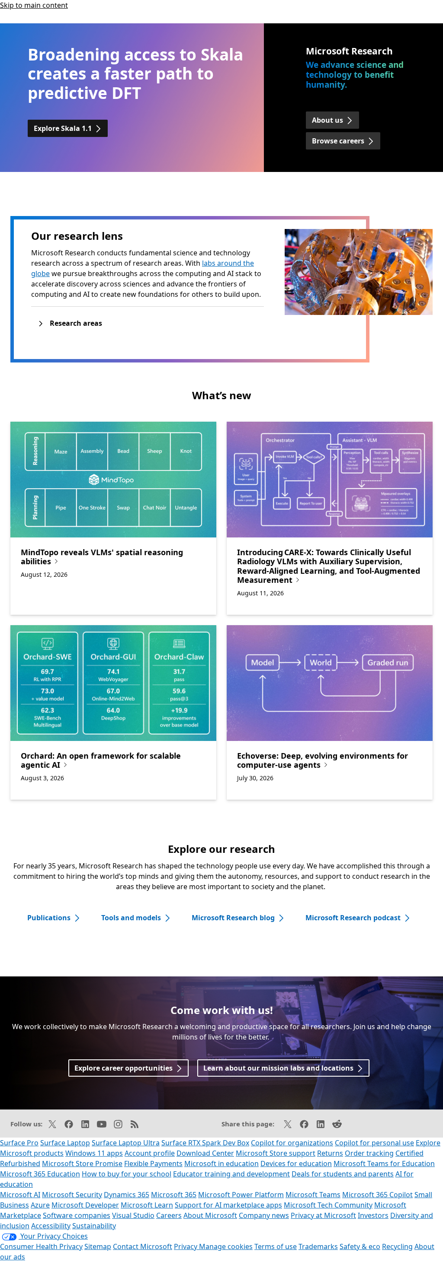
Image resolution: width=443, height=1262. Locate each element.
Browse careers (338, 141)
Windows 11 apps (94, 1153)
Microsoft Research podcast (353, 917)
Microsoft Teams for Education (384, 1163)
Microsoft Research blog (233, 917)
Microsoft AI (20, 1194)
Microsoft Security (72, 1194)
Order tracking (369, 1153)
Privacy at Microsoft (323, 1215)
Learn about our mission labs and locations (278, 1068)
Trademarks (318, 1246)
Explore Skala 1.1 (63, 128)
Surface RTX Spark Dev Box (205, 1143)
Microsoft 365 (173, 1194)
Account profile (150, 1153)
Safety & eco (360, 1246)
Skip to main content (34, 5)
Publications (49, 917)
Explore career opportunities (123, 1068)
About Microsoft (210, 1215)
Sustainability (94, 1225)
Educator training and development (231, 1174)
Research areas (76, 323)
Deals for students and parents (343, 1174)
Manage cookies (226, 1246)
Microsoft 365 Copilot (377, 1194)
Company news (264, 1215)
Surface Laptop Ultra (126, 1143)
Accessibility (51, 1225)
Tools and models (131, 917)
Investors (373, 1215)
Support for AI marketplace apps (228, 1205)
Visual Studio (133, 1215)
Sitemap (97, 1246)
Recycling (397, 1246)
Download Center (205, 1153)
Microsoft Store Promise (82, 1163)
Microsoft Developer (85, 1205)
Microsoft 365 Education (40, 1174)
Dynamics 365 (126, 1194)
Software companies (76, 1215)
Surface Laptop (65, 1143)
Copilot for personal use (374, 1143)
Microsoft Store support (275, 1153)
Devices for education (296, 1163)
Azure (40, 1205)
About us (327, 120)
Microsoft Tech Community (328, 1205)
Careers (169, 1215)
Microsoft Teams (313, 1194)
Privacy (186, 1246)
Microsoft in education (221, 1163)
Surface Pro (19, 1143)
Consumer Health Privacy (41, 1246)
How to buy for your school (126, 1174)
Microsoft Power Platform (241, 1194)
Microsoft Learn (147, 1205)
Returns (330, 1153)
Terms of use (275, 1246)
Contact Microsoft (142, 1246)
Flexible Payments (153, 1163)
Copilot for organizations (292, 1143)
